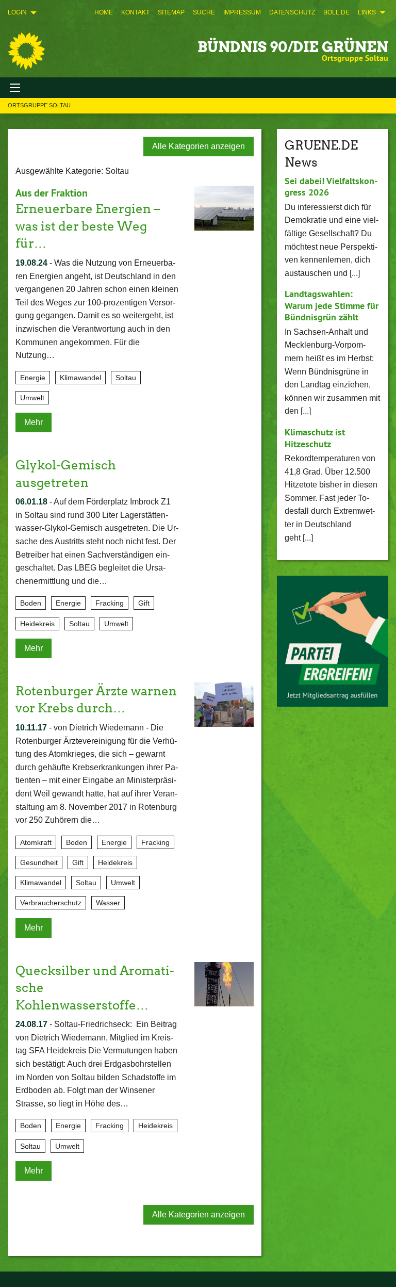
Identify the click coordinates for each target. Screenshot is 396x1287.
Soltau (126, 377)
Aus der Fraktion (51, 193)
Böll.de (336, 12)
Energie (32, 377)
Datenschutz (292, 12)
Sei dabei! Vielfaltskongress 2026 (331, 187)
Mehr (33, 422)
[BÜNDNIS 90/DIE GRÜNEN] (26, 51)
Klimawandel (80, 377)
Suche (204, 12)
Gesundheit (39, 862)
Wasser (108, 903)
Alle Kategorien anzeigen (198, 146)
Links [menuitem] (367, 12)
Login (17, 12)
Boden (30, 603)
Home (103, 12)
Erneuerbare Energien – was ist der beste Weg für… (87, 226)
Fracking (109, 603)
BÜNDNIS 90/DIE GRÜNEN (292, 47)
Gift (144, 603)
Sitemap (171, 12)
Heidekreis (37, 624)
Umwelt (32, 398)
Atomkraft (36, 842)
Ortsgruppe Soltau (39, 105)
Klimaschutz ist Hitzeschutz (315, 438)
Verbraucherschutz (50, 903)
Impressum (242, 12)
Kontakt (135, 12)
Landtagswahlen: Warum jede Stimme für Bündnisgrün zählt (331, 305)
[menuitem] (103, 12)
